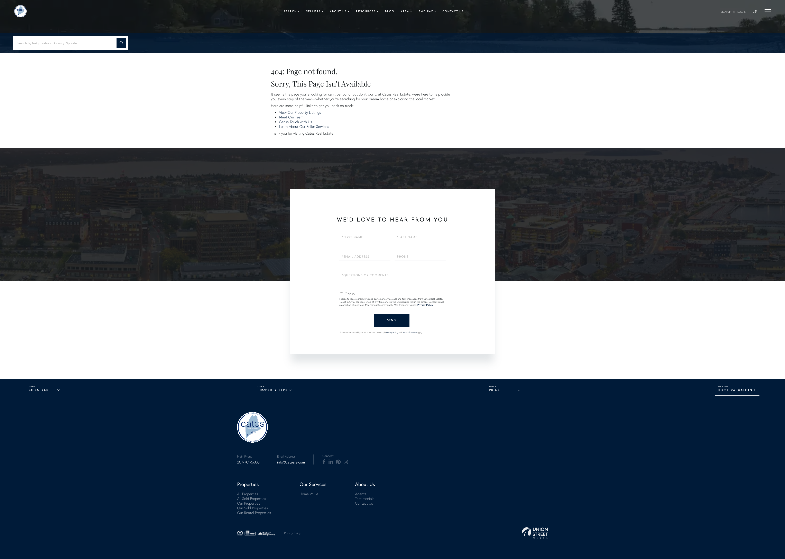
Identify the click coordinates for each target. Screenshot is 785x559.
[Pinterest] (338, 462)
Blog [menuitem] (389, 11)
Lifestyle (39, 390)
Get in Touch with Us (295, 121)
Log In (741, 12)
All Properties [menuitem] (247, 494)
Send (391, 320)
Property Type (273, 390)
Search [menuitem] (290, 11)
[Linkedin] (331, 462)
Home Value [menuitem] (308, 494)
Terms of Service (409, 332)
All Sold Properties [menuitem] (251, 498)
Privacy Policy (425, 305)
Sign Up (726, 12)
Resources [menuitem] (366, 11)
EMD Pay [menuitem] (425, 11)
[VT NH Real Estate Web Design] (535, 533)
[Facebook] (323, 462)
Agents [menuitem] (360, 494)
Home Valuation (735, 390)
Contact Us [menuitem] (453, 11)
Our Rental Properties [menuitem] (254, 512)
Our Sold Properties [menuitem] (252, 508)
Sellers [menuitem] (313, 11)
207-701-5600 (248, 462)
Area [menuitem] (404, 11)
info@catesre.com (291, 462)
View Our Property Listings (300, 112)
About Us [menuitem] (338, 11)
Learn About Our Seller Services (304, 126)
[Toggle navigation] (768, 11)
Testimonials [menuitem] (364, 498)
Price (494, 390)
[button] (121, 43)
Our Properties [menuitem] (248, 503)
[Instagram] (346, 462)
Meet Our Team (291, 117)
